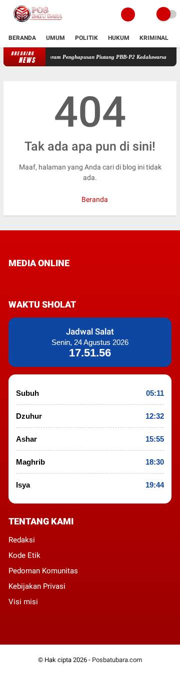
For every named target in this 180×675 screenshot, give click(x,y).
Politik (86, 37)
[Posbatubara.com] (39, 22)
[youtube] (79, 281)
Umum (55, 37)
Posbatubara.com (117, 660)
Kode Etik (24, 555)
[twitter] (25, 281)
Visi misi (23, 601)
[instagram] (65, 281)
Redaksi (21, 539)
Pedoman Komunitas (43, 570)
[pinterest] (52, 281)
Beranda (22, 37)
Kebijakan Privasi (37, 586)
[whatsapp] (39, 281)
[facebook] (11, 281)
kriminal (154, 37)
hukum (119, 37)
